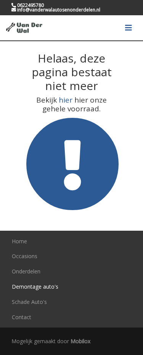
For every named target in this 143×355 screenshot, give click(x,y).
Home (19, 241)
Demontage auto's (35, 286)
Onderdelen (26, 271)
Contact (21, 317)
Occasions (24, 256)
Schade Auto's (29, 301)
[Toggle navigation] (128, 28)
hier (65, 100)
